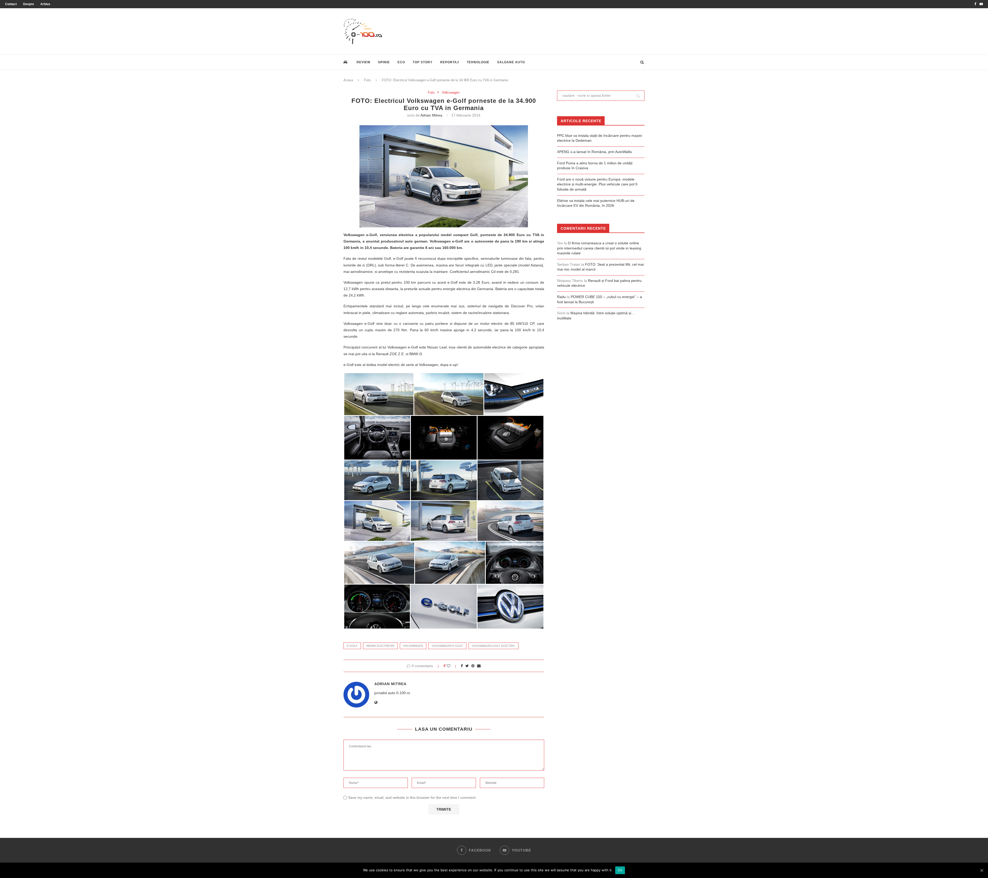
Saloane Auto (511, 62)
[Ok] (981, 870)
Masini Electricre (380, 645)
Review (363, 62)
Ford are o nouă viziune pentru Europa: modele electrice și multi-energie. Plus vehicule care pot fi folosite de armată (597, 184)
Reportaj (449, 62)
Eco (401, 62)
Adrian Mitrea (431, 115)
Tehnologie (478, 62)
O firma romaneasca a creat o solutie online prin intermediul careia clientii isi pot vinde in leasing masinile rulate (599, 248)
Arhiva (45, 4)
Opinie (384, 62)
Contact (11, 4)
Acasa (348, 80)
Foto (367, 80)
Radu (561, 297)
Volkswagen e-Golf (447, 645)
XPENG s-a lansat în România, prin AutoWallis (594, 152)
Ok (620, 870)
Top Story (423, 62)
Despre (28, 4)
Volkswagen (451, 92)
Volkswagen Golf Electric (493, 645)
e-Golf (352, 645)
